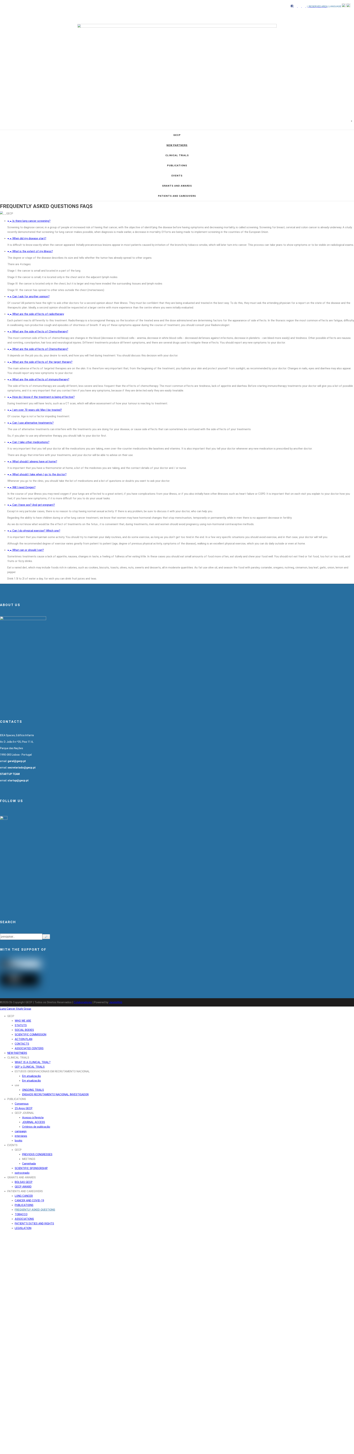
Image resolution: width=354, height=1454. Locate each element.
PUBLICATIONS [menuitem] (16, 1099)
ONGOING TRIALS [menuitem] (33, 1090)
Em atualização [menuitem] (31, 1076)
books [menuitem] (18, 1140)
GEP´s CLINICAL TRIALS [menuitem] (30, 1066)
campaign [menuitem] (21, 1131)
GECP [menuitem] (10, 1016)
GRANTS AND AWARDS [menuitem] (21, 1177)
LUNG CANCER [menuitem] (24, 1196)
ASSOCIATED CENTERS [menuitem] (29, 1048)
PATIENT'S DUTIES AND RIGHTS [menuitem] (34, 1223)
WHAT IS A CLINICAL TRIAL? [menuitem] (33, 1062)
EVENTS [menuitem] (12, 1145)
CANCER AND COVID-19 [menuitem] (29, 1200)
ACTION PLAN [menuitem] (23, 1039)
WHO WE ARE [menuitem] (23, 1020)
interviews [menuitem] (21, 1136)
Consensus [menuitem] (22, 1103)
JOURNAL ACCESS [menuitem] (33, 1122)
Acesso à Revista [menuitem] (33, 1117)
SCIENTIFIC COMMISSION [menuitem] (30, 1034)
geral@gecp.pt (17, 761)
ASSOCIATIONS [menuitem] (24, 1219)
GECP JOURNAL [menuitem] (24, 1113)
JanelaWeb (115, 1002)
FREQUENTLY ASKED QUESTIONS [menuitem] (35, 1209)
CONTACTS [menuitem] (22, 1043)
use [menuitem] (17, 1085)
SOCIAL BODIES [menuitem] (24, 1030)
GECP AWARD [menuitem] (23, 1186)
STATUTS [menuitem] (21, 1025)
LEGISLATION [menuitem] (23, 1228)
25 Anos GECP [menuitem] (23, 1108)
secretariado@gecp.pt (22, 767)
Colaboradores (83, 1002)
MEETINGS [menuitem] (28, 1159)
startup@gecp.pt (18, 780)
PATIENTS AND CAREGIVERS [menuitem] (25, 1191)
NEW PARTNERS (177, 145)
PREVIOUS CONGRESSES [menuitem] (37, 1154)
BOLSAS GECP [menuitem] (23, 1182)
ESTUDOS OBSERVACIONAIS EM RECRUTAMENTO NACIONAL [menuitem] (52, 1071)
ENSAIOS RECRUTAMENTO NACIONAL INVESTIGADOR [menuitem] (55, 1094)
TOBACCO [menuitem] (21, 1214)
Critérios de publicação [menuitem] (36, 1126)
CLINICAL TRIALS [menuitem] (18, 1057)
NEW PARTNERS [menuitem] (17, 1053)
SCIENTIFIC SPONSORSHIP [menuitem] (31, 1168)
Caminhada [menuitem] (29, 1163)
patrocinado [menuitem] (22, 1172)
